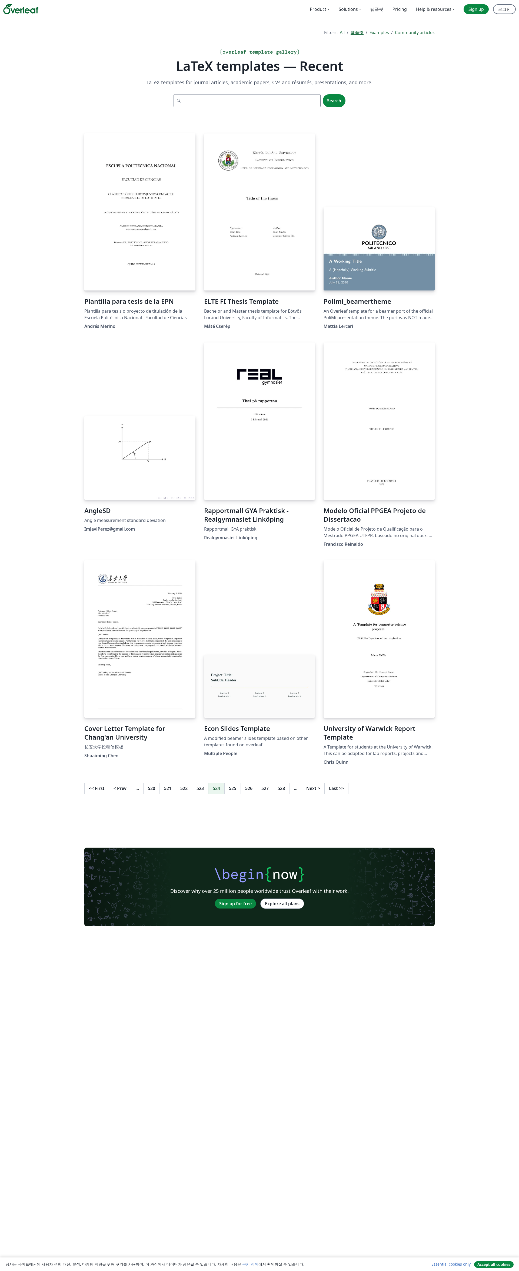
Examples (379, 32)
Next (313, 788)
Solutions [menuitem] (348, 9)
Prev (120, 788)
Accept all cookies (493, 1264)
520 (151, 788)
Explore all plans (282, 904)
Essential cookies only (451, 1264)
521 (167, 788)
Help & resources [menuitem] (433, 9)
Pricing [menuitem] (399, 9)
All (342, 32)
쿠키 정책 (250, 1264)
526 (248, 788)
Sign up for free (235, 904)
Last (336, 788)
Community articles (415, 32)
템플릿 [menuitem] (376, 9)
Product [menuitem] (318, 9)
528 (281, 788)
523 (200, 788)
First (97, 788)
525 (232, 788)
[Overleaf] (20, 9)
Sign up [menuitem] (476, 9)
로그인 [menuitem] (504, 9)
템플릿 (357, 32)
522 (184, 788)
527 (265, 788)
